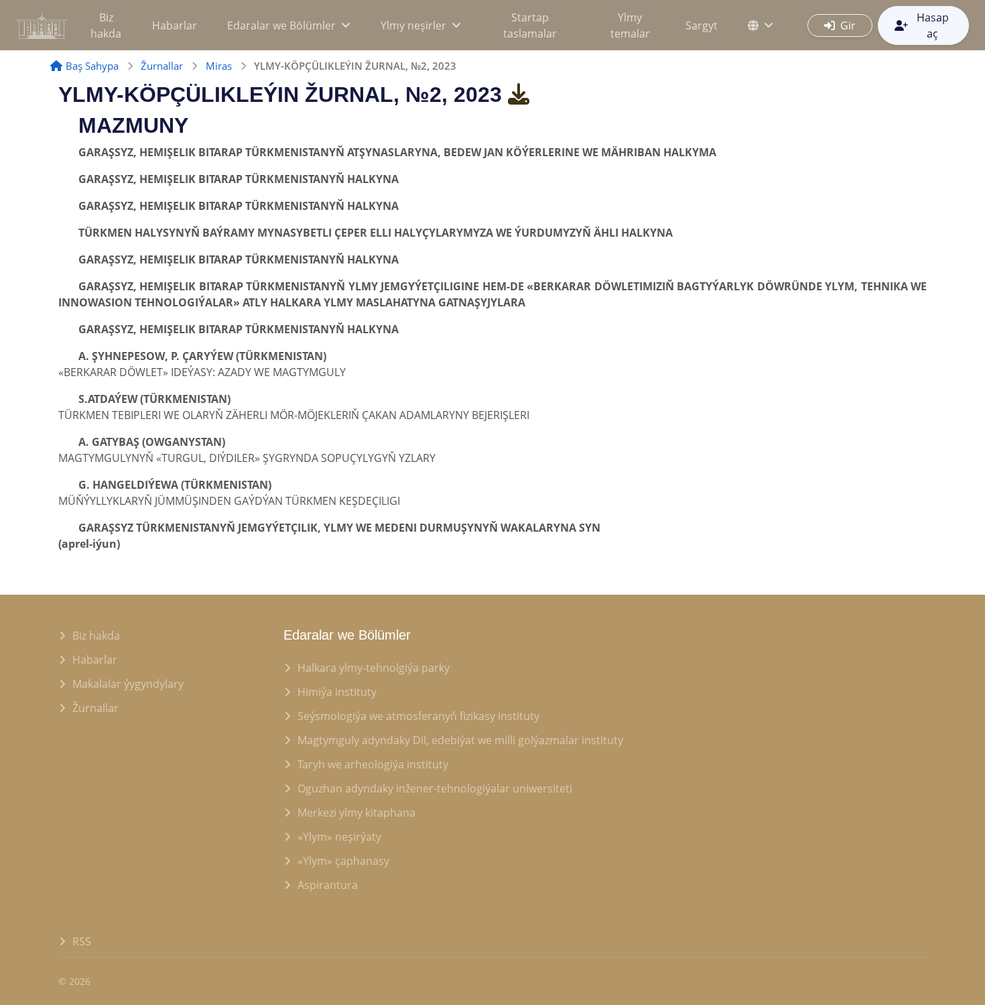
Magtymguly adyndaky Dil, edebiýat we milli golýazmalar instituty (460, 740)
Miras (219, 65)
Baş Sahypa (92, 65)
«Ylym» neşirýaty (339, 836)
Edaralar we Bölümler (281, 25)
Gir (848, 25)
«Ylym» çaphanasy (343, 860)
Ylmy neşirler (413, 25)
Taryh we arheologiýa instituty (373, 764)
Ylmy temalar (630, 25)
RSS (81, 941)
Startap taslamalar (530, 25)
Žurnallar (162, 65)
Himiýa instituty (337, 692)
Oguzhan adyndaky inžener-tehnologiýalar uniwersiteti (435, 788)
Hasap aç (933, 25)
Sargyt (701, 25)
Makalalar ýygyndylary (128, 683)
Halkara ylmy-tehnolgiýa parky (374, 667)
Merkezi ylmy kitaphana (356, 812)
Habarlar (174, 25)
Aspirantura (328, 885)
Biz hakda (105, 25)
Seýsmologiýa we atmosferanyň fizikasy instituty (418, 716)
